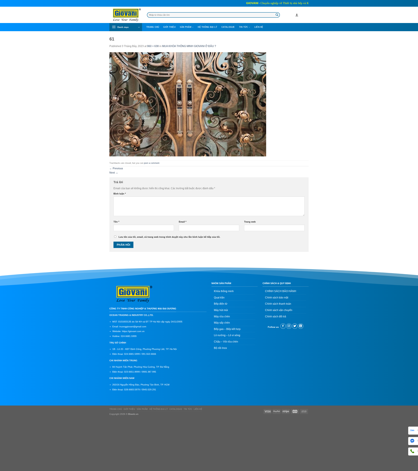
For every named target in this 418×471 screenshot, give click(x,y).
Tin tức (243, 27)
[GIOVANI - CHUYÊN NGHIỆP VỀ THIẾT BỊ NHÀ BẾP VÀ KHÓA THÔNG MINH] (125, 15)
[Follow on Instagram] (289, 326)
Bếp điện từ (220, 303)
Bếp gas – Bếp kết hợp (227, 329)
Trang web (250, 221)
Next (113, 172)
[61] (187, 104)
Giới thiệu (169, 27)
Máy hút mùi (221, 310)
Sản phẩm (185, 27)
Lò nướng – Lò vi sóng (227, 335)
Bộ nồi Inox (220, 348)
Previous (116, 168)
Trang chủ (152, 27)
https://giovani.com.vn (133, 331)
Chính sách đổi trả (275, 316)
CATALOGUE (228, 27)
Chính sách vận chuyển (278, 310)
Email (182, 221)
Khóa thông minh (224, 291)
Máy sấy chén (222, 322)
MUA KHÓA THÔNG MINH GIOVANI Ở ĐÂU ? (189, 46)
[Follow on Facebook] (283, 326)
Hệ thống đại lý (207, 27)
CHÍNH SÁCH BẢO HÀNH (280, 291)
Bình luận (119, 193)
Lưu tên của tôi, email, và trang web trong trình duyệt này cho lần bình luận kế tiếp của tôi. (169, 237)
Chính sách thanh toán (278, 303)
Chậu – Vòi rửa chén (226, 341)
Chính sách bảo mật (276, 297)
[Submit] (277, 15)
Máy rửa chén (222, 316)
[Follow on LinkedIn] (300, 326)
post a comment (151, 163)
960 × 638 (153, 46)
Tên (116, 221)
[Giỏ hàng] (302, 15)
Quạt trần (219, 297)
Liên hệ (258, 27)
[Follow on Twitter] (294, 326)
